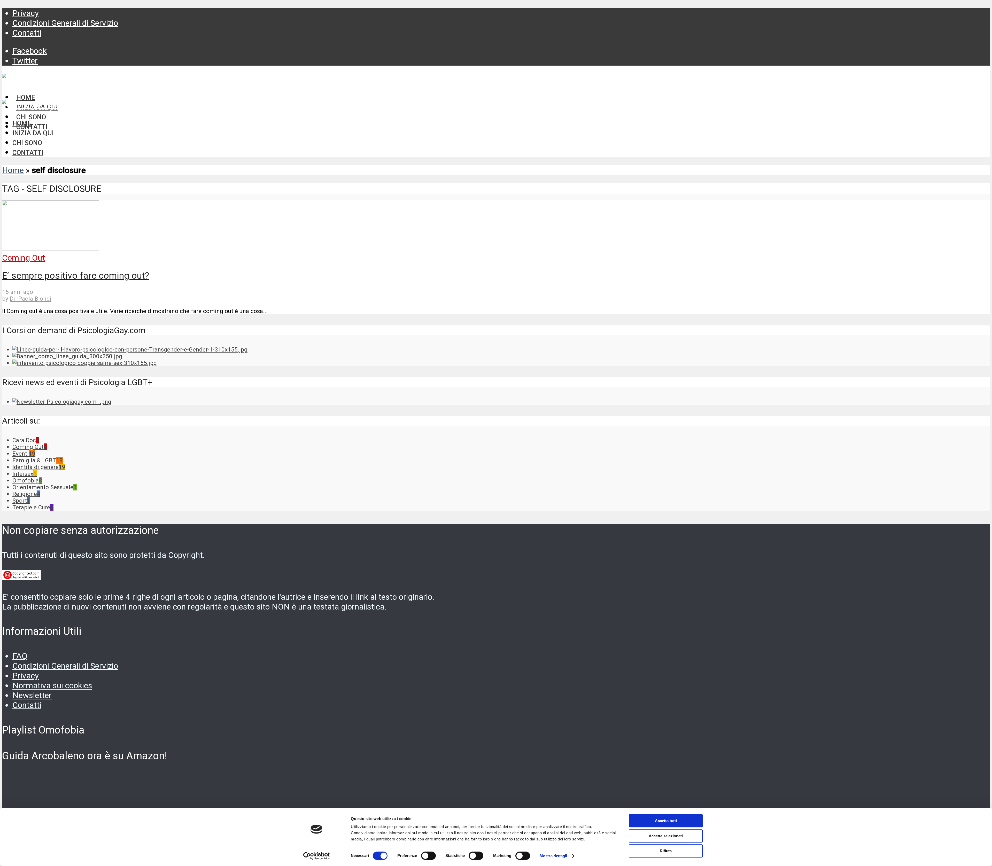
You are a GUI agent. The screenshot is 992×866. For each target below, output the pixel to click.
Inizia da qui (33, 133)
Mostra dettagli (553, 856)
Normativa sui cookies (52, 685)
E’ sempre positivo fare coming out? (75, 275)
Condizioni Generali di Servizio (65, 23)
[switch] (428, 856)
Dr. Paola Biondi (30, 298)
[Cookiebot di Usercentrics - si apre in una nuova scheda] (316, 856)
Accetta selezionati (666, 836)
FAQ (19, 656)
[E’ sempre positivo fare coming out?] (50, 248)
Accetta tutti (666, 820)
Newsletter (32, 695)
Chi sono (27, 143)
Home (21, 123)
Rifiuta (666, 851)
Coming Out (23, 258)
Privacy (25, 13)
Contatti (26, 33)
